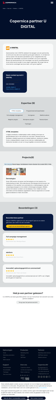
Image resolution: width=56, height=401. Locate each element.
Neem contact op (25, 372)
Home (4, 8)
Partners (15, 8)
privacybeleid (43, 387)
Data (4, 357)
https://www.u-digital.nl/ (13, 89)
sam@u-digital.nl (11, 87)
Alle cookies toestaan (37, 398)
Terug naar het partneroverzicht (28, 302)
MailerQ (23, 355)
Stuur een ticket (7, 374)
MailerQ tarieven (42, 357)
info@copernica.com (43, 373)
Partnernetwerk (7, 367)
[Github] (49, 377)
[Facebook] (44, 377)
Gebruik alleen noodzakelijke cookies (14, 398)
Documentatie (6, 369)
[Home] (9, 3)
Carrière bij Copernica (26, 369)
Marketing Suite (25, 352)
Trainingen (5, 372)
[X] (47, 377)
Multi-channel (6, 359)
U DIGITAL (21, 8)
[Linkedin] (39, 377)
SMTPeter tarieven (43, 355)
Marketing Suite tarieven (44, 352)
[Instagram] (41, 377)
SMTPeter (23, 357)
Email (4, 352)
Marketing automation (8, 355)
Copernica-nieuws (25, 367)
